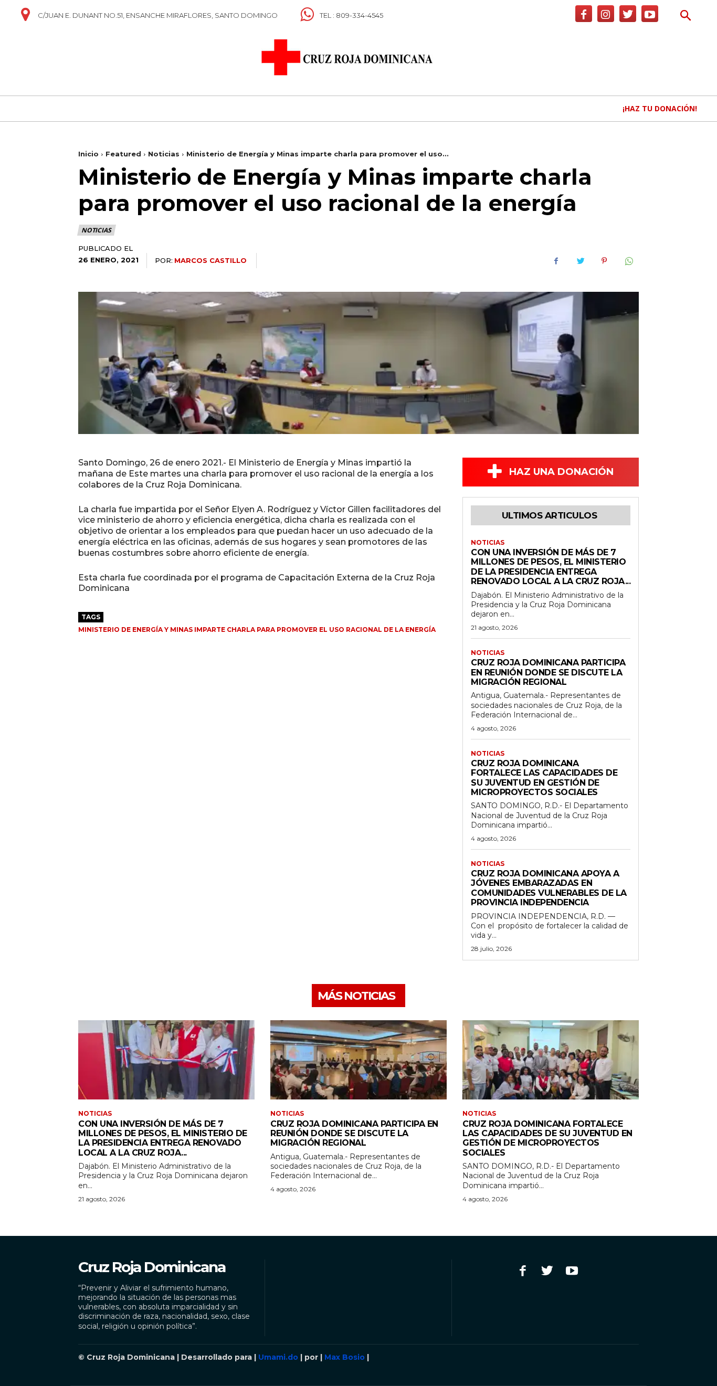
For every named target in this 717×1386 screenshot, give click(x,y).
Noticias (164, 154)
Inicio (88, 154)
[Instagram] (605, 13)
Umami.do (278, 1357)
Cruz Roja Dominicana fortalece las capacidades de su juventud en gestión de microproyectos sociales (544, 777)
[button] (686, 16)
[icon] (25, 18)
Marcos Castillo (210, 260)
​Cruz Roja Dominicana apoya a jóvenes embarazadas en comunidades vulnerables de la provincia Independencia (549, 888)
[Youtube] (649, 13)
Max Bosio (344, 1357)
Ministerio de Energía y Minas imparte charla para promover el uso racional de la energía (257, 629)
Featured (123, 154)
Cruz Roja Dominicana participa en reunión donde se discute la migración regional (548, 672)
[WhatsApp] (628, 260)
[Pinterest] (604, 260)
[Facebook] (583, 13)
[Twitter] (627, 13)
